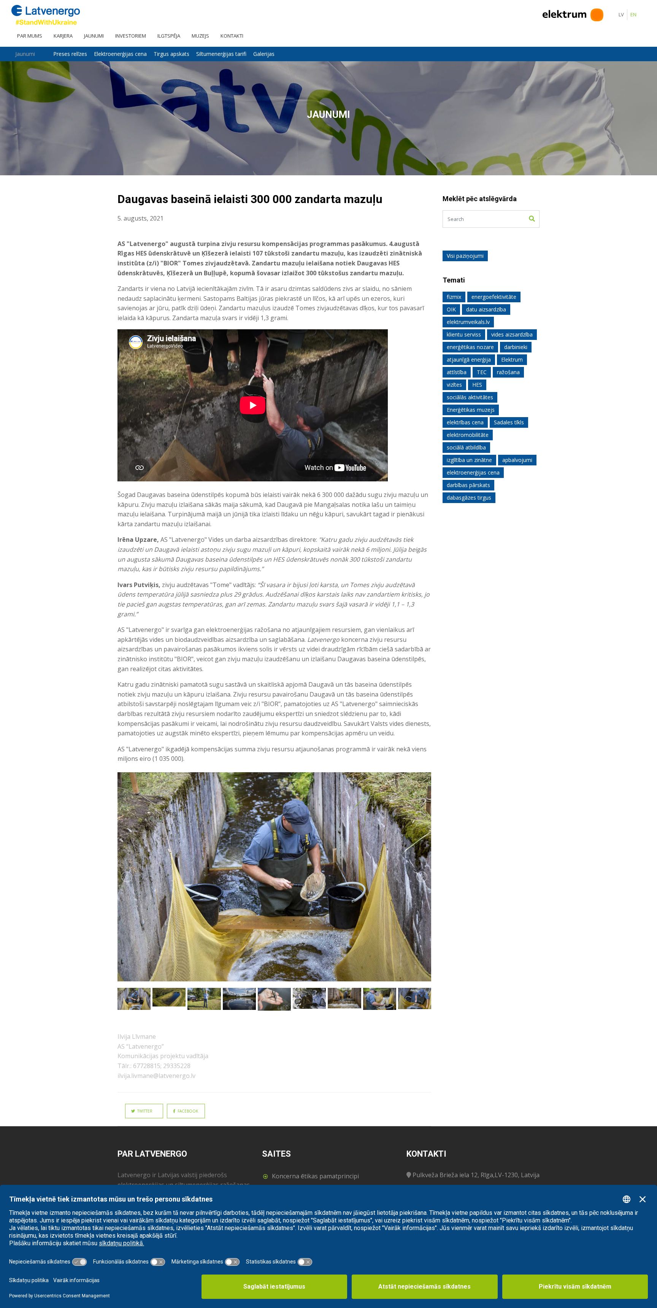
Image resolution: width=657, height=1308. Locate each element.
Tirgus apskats (171, 53)
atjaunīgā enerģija (469, 359)
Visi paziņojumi (465, 255)
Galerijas (264, 53)
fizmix (454, 296)
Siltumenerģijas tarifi (221, 53)
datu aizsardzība (486, 309)
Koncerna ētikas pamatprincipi (315, 1176)
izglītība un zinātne (469, 460)
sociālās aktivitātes (470, 397)
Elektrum (512, 359)
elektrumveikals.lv (468, 321)
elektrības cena (465, 422)
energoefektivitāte (493, 296)
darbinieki (515, 347)
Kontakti (232, 35)
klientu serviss (464, 334)
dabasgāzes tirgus (469, 497)
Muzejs (200, 35)
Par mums (29, 35)
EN (633, 14)
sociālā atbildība (466, 447)
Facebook (186, 1111)
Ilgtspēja (168, 35)
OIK (451, 309)
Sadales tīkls (509, 422)
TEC (482, 372)
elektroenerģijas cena (473, 472)
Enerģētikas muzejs (471, 409)
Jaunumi (94, 35)
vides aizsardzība (512, 334)
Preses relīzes (70, 53)
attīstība (457, 372)
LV (621, 14)
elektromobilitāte (468, 434)
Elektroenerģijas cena (120, 53)
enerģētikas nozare (470, 347)
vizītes (454, 384)
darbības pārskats (468, 485)
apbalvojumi (517, 460)
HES (477, 384)
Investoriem (130, 35)
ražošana (508, 372)
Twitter (143, 1111)
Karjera (63, 35)
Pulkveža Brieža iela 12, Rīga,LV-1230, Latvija (476, 1175)
